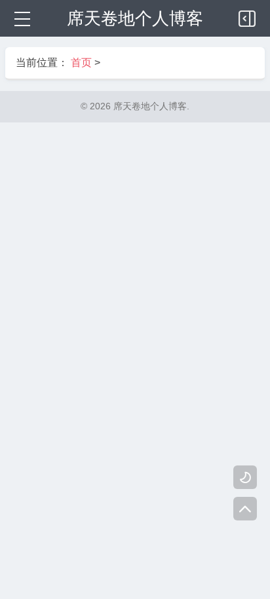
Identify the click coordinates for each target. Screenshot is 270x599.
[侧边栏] (247, 15)
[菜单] (21, 18)
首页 (81, 62)
